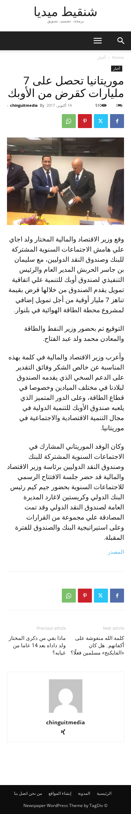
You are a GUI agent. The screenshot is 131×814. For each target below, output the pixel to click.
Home (118, 57)
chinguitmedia (24, 105)
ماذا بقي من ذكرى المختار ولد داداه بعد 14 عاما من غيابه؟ (37, 645)
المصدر (116, 551)
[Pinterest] (85, 121)
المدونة (84, 793)
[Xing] (65, 732)
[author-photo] (65, 713)
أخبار (101, 57)
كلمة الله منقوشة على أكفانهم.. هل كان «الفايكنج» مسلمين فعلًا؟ (97, 645)
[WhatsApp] (69, 121)
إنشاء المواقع (60, 793)
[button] (121, 40)
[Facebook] (117, 121)
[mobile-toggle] (97, 40)
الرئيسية (104, 793)
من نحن (35, 793)
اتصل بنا (21, 793)
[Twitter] (101, 121)
